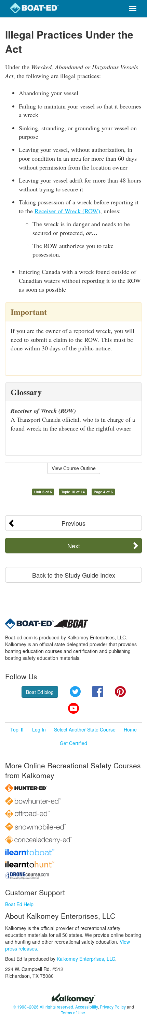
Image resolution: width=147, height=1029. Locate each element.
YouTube (73, 708)
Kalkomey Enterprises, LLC (86, 958)
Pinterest (120, 691)
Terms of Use (73, 1012)
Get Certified (73, 743)
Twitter (75, 691)
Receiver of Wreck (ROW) (67, 211)
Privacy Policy (113, 1007)
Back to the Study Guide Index (73, 574)
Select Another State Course (85, 729)
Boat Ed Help (19, 904)
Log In (39, 729)
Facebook (97, 691)
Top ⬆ (17, 729)
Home (130, 729)
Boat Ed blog (40, 692)
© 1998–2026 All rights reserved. (43, 1007)
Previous (73, 523)
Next (73, 545)
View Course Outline (74, 468)
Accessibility (86, 1007)
